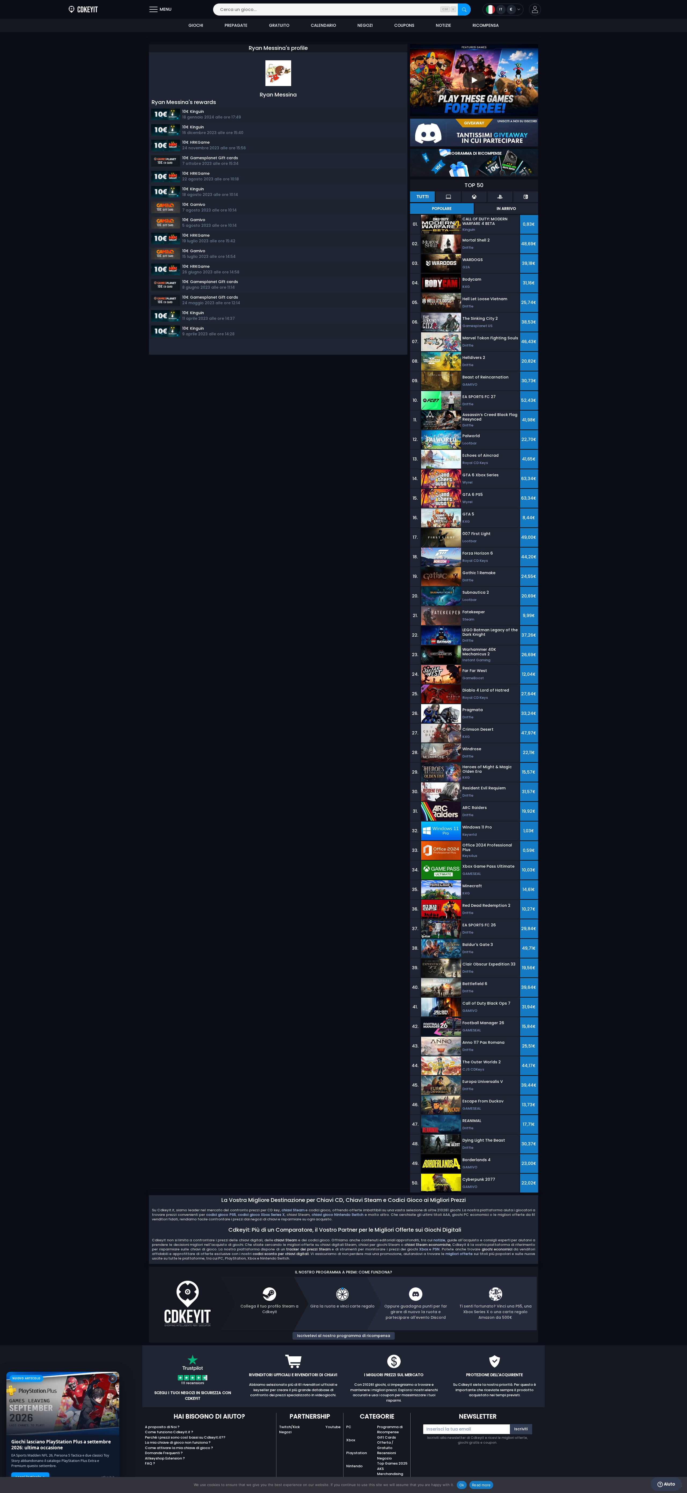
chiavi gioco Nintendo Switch (337, 1214)
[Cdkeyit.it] (83, 9)
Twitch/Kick (289, 1426)
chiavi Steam (293, 1210)
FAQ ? (150, 1463)
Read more (481, 1485)
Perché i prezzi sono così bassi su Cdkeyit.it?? (185, 1437)
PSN (436, 1249)
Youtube (333, 1426)
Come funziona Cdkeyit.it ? (169, 1432)
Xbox (423, 1249)
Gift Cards (386, 1437)
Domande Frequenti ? (164, 1452)
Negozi (285, 1432)
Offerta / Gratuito (385, 1445)
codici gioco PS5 (221, 1214)
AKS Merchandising (390, 1471)
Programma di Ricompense (390, 1429)
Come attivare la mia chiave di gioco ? (179, 1447)
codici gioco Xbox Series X (261, 1214)
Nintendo (354, 1466)
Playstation (356, 1452)
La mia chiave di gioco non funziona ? (178, 1442)
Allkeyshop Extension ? (165, 1458)
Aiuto (669, 1484)
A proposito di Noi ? (162, 1426)
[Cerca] (464, 9)
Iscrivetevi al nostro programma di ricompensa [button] (343, 1335)
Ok (461, 1485)
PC (348, 1426)
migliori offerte (459, 1253)
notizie (439, 1240)
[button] (535, 9)
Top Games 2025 (392, 1463)
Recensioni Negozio (386, 1455)
